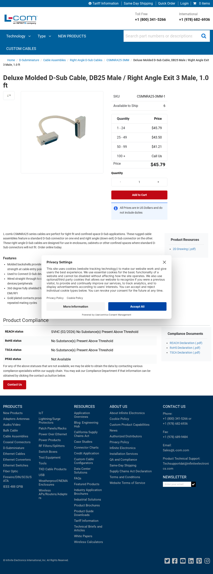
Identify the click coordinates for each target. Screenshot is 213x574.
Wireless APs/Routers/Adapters (53, 494)
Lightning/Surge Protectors (50, 420)
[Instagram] (207, 561)
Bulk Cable (10, 430)
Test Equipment (50, 457)
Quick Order (166, 3)
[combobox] (167, 36)
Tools (43, 463)
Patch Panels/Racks (53, 428)
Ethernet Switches (15, 465)
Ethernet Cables (14, 454)
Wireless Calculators (88, 542)
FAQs (77, 478)
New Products (13, 413)
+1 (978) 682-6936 (175, 424)
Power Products (50, 440)
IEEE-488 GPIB (13, 487)
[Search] (203, 36)
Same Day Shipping (138, 3)
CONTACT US (174, 406)
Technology (16, 36)
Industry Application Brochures (88, 492)
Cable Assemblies (15, 436)
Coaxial (8, 442)
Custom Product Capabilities (130, 425)
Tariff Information (105, 3)
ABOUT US (118, 406)
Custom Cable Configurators (84, 461)
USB (42, 475)
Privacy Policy (119, 442)
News (114, 430)
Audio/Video (12, 425)
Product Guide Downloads (84, 513)
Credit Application (86, 453)
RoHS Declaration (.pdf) (185, 348)
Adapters (9, 419)
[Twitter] (167, 561)
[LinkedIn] (191, 561)
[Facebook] (174, 561)
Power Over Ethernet (53, 434)
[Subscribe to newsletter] (193, 484)
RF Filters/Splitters (52, 446)
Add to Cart (139, 195)
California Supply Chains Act (86, 434)
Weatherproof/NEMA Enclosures (53, 482)
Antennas (23, 419)
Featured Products (86, 484)
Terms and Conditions (125, 477)
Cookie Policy (119, 419)
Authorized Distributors (126, 436)
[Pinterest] (199, 561)
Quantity (117, 173)
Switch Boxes (48, 452)
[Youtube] (183, 561)
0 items (204, 3)
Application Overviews (82, 415)
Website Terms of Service (127, 483)
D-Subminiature (13, 448)
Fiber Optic (10, 471)
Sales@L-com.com (176, 450)
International (194, 17)
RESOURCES (84, 406)
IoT (41, 413)
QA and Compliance (123, 459)
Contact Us (14, 384)
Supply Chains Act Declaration (131, 471)
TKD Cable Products (53, 469)
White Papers (83, 536)
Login (184, 3)
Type (42, 36)
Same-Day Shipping (123, 465)
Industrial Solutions (87, 499)
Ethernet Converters (17, 459)
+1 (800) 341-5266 (175, 419)
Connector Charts (86, 447)
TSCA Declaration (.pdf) (185, 352)
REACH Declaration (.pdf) (186, 343)
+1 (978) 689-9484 (175, 437)
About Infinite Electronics (127, 413)
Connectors (22, 442)
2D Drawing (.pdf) (184, 249)
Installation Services (124, 454)
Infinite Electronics (123, 448)
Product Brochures (87, 505)
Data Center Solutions (82, 470)
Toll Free (150, 17)
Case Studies (83, 442)
